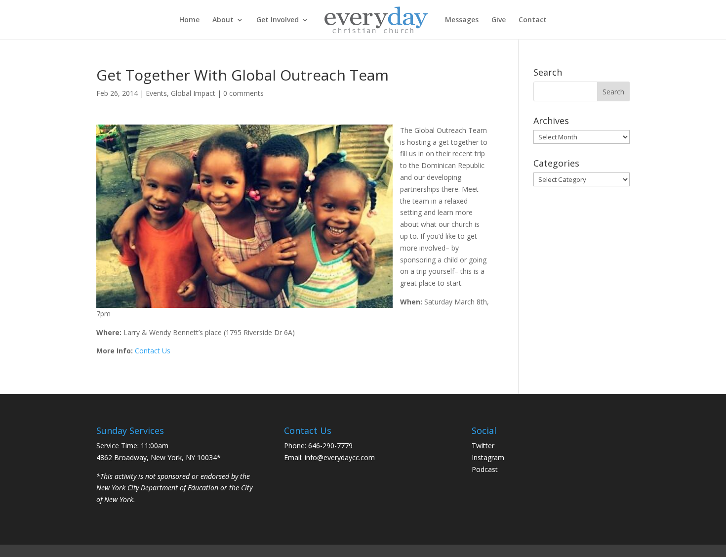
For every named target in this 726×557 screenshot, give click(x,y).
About (223, 20)
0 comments (243, 93)
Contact (533, 20)
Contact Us (152, 350)
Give (498, 20)
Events (156, 93)
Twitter (483, 445)
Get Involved (277, 20)
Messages (462, 20)
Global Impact (193, 93)
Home (189, 20)
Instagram (488, 457)
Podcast (485, 469)
